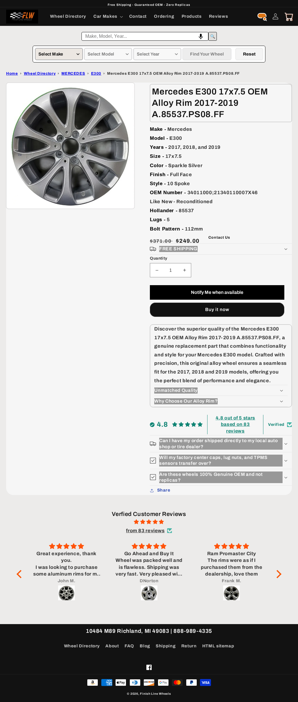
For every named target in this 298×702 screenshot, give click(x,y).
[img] (149, 522)
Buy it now (217, 309)
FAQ (129, 646)
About (112, 646)
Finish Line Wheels (155, 693)
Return (189, 646)
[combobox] (144, 36)
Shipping (165, 646)
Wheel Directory (82, 646)
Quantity (158, 258)
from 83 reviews (145, 530)
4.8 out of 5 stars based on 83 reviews (235, 424)
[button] (108, 16)
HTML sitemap (218, 646)
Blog (145, 646)
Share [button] (163, 490)
